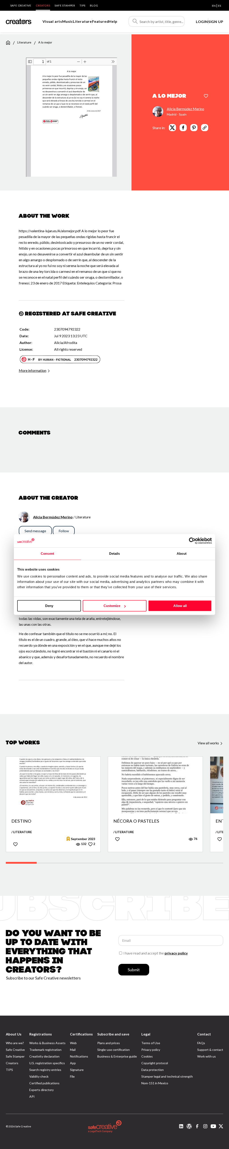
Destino (21, 821)
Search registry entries (45, 1070)
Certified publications (44, 1083)
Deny (49, 606)
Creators (43, 5)
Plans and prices (108, 1043)
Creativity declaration (44, 1056)
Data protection (152, 1070)
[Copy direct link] (204, 127)
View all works (209, 743)
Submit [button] (134, 969)
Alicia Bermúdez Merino (185, 109)
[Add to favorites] (206, 96)
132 (83, 844)
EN (214, 5)
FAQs (201, 1043)
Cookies (147, 1056)
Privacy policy (150, 1050)
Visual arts (52, 21)
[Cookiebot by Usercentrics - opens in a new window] (192, 540)
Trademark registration (45, 1050)
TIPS (82, 5)
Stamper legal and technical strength (167, 1076)
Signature (77, 1070)
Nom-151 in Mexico (154, 1083)
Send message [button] (35, 531)
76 (195, 839)
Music (67, 21)
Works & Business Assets (47, 1043)
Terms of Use (150, 1043)
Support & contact (210, 1050)
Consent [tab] (47, 553)
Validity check (39, 1076)
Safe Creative (20, 5)
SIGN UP (215, 21)
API (32, 1096)
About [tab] (182, 553)
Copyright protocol (154, 1063)
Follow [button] (64, 531)
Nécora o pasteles (136, 821)
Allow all (180, 606)
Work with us (206, 1056)
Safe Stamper (65, 5)
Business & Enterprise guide (117, 1056)
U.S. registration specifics (47, 1063)
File (72, 1076)
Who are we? (15, 1043)
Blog (94, 5)
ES (219, 5)
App (73, 1063)
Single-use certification (113, 1050)
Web (73, 1043)
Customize (112, 606)
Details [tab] (114, 553)
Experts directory (41, 1090)
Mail (73, 1050)
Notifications (79, 1056)
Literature (82, 21)
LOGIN (202, 21)
